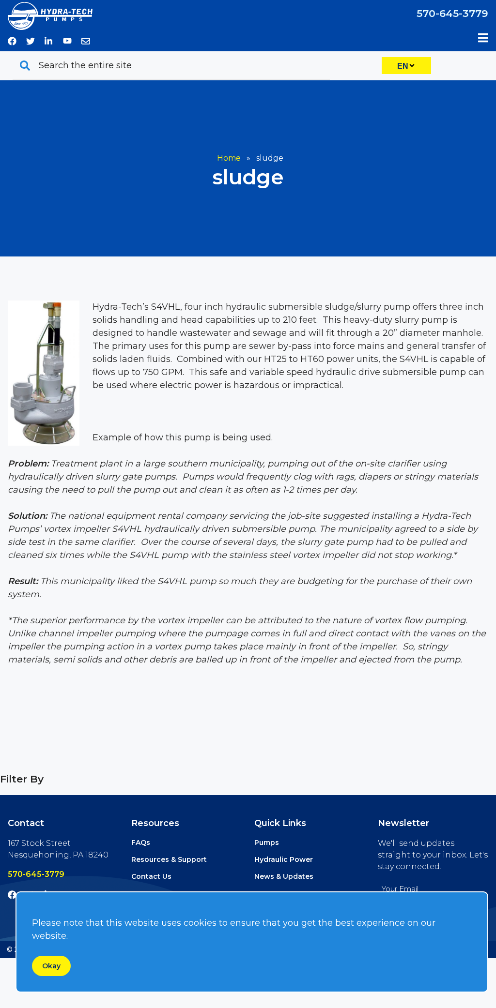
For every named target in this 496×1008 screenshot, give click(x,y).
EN (402, 66)
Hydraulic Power (283, 859)
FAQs (140, 842)
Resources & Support (169, 859)
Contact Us (151, 876)
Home (229, 158)
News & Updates (283, 876)
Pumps (266, 842)
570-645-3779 (452, 13)
